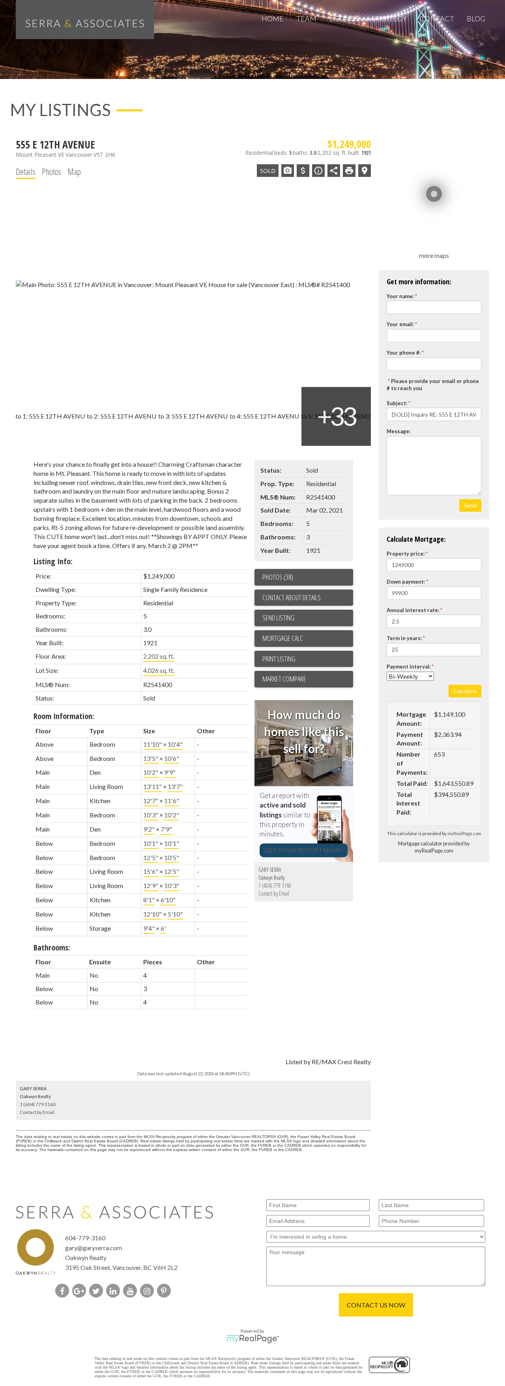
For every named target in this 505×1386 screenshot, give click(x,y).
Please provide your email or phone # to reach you (433, 385)
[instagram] (148, 1291)
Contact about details (291, 597)
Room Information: (64, 716)
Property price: (406, 553)
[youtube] (131, 1291)
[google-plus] (80, 1291)
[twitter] (97, 1291)
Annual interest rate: (413, 610)
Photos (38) (277, 577)
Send (470, 505)
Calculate (465, 690)
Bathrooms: (52, 947)
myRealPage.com (464, 833)
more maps (434, 255)
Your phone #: (404, 352)
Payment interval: (408, 666)
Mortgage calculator (307, 638)
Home (273, 18)
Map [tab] (74, 171)
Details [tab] (26, 171)
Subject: (397, 403)
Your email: (400, 324)
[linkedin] (114, 1291)
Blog (476, 18)
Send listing (278, 617)
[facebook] (63, 1291)
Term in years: (404, 638)
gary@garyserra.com (93, 1247)
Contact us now (376, 1305)
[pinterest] (165, 1291)
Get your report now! (303, 850)
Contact (437, 18)
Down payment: (406, 581)
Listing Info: (53, 561)
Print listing (279, 658)
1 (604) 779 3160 (274, 885)
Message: (398, 431)
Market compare (284, 679)
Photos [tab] (51, 171)
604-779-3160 (85, 1237)
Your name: (400, 296)
